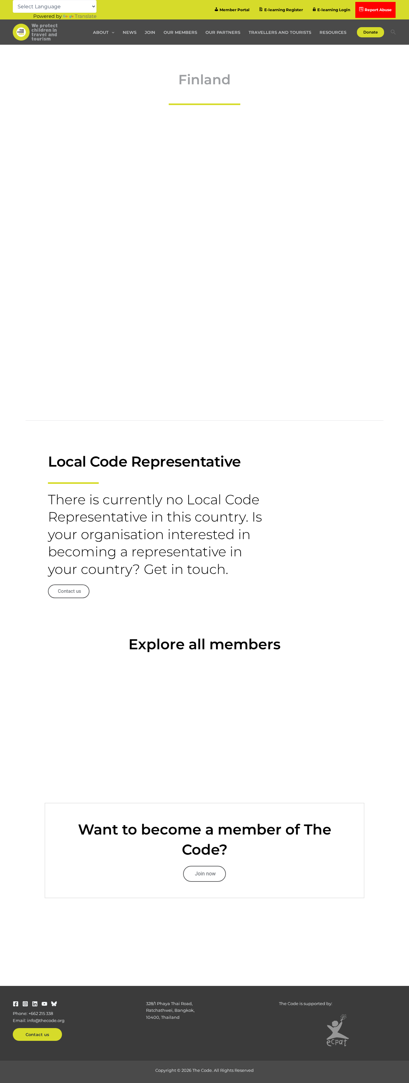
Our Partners (222, 32)
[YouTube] (44, 1004)
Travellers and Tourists (280, 32)
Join (150, 32)
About (101, 32)
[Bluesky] (54, 1004)
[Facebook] (16, 1004)
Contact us (37, 1034)
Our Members (180, 32)
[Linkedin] (35, 1004)
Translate (85, 16)
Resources (333, 32)
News (129, 32)
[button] (111, 32)
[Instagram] (25, 1004)
